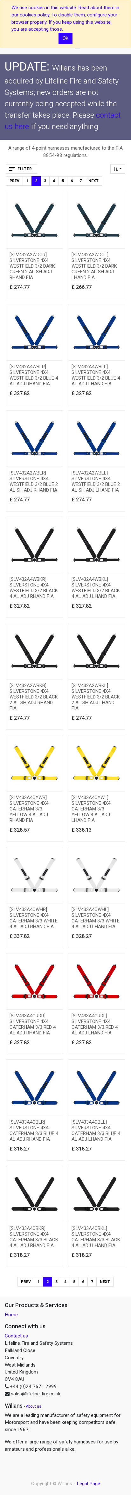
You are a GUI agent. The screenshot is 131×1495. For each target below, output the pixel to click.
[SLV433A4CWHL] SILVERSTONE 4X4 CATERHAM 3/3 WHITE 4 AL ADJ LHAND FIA (96, 918)
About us (33, 1406)
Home (11, 1315)
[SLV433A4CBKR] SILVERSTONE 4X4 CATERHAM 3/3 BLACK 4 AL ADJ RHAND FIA (34, 1236)
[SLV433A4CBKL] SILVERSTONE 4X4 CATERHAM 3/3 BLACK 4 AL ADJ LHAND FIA (96, 1236)
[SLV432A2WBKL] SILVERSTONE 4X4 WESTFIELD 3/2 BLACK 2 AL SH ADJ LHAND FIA (96, 697)
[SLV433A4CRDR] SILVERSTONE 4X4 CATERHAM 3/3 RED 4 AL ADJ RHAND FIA (33, 1024)
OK (65, 38)
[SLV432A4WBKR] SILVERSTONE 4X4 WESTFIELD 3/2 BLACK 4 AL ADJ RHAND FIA (34, 587)
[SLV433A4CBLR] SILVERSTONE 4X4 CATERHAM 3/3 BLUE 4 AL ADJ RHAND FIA (34, 1130)
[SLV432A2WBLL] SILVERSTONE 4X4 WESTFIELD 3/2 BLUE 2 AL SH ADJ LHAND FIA (96, 481)
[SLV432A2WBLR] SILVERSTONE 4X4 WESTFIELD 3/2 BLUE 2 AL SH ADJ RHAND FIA (34, 481)
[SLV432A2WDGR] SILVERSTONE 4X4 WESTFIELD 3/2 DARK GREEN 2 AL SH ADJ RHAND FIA (32, 266)
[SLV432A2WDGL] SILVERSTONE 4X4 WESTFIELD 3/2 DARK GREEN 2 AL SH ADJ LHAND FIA (94, 266)
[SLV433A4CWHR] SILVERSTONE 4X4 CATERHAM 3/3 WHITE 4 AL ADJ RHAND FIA (34, 918)
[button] (117, 169)
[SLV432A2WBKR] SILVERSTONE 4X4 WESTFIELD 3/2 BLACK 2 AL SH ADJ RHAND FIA (34, 697)
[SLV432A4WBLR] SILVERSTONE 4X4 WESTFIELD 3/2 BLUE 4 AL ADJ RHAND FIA (34, 375)
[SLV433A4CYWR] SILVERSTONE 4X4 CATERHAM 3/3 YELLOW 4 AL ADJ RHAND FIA (29, 809)
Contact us (16, 1336)
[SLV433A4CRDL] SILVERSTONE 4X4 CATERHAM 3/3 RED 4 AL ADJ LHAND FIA (95, 1024)
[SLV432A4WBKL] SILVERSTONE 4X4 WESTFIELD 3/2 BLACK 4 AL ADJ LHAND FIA (96, 587)
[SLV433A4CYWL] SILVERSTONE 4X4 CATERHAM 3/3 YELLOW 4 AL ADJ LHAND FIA (91, 809)
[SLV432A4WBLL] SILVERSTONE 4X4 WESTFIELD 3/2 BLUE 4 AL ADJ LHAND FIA (96, 375)
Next (93, 181)
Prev (14, 181)
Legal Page (88, 1483)
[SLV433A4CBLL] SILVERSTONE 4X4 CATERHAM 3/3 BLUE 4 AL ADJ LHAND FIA (96, 1130)
